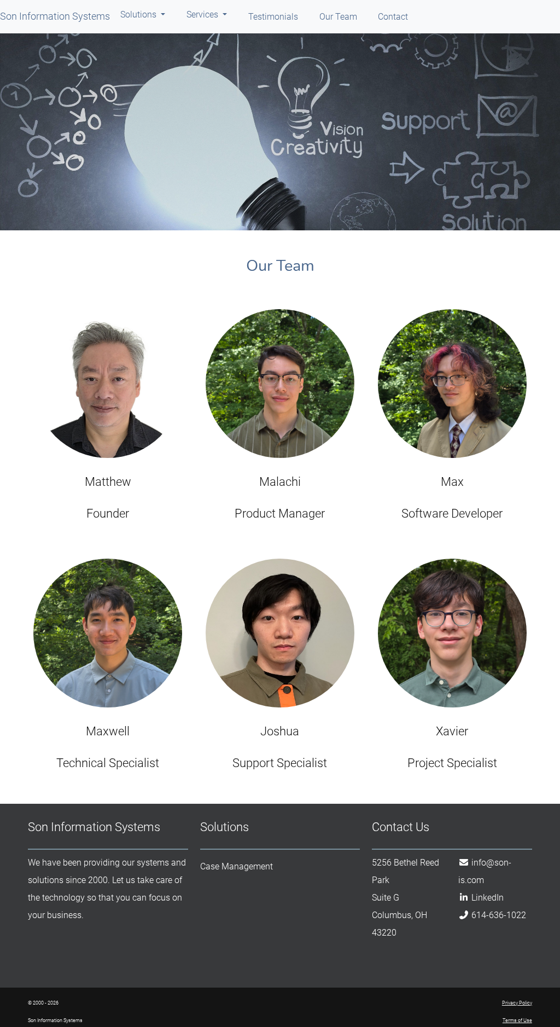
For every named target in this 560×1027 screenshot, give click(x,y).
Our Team (338, 16)
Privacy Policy (517, 1003)
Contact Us (400, 827)
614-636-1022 (498, 915)
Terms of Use (517, 1020)
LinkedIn (487, 897)
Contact (393, 16)
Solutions (139, 14)
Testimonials (273, 16)
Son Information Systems (55, 16)
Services (203, 14)
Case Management (236, 866)
